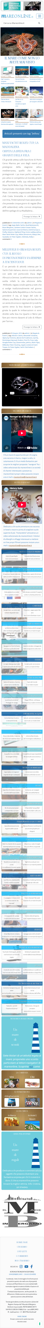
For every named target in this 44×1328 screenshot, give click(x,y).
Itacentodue (20, 342)
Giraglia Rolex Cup (9, 342)
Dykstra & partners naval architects (15, 230)
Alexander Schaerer (30, 335)
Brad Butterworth (32, 225)
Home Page (22, 1235)
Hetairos (11, 232)
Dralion (20, 340)
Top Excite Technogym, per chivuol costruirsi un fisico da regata (12, 954)
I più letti (22, 1244)
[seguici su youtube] (26, 1260)
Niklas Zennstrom (25, 234)
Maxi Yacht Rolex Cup (10, 234)
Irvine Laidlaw (31, 232)
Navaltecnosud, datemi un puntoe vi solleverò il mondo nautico (12, 864)
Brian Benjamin (7, 227)
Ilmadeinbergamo (16, 1267)
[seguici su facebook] (31, 1260)
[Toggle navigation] (39, 16)
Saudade (5, 237)
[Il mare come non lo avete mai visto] (22, 41)
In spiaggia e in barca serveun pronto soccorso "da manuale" (12, 900)
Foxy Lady (34, 340)
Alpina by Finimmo (9, 338)
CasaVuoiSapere (30, 1267)
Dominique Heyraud (9, 340)
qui (31, 1066)
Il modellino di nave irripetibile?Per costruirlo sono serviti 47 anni (32, 756)
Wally (31, 237)
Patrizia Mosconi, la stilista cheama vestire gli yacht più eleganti (32, 828)
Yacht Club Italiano (27, 347)
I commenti (22, 1249)
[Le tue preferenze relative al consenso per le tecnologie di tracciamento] (39, 1323)
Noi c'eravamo (22, 1254)
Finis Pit (26, 340)
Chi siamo (22, 1240)
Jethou (38, 232)
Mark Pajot (36, 342)
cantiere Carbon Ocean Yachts (25, 227)
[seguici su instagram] (21, 1260)
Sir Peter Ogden (15, 237)
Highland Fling (19, 232)
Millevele (5, 345)
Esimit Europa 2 (34, 230)
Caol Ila (35, 338)
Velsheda (25, 237)
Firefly (4, 232)
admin (29, 223)
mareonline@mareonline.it (25, 477)
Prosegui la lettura (31, 217)
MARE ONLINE (22, 1310)
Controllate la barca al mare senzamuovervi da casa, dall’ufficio (32, 990)
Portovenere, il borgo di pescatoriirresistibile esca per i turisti (32, 1008)
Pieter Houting (15, 345)
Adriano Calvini (17, 335)
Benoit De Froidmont (24, 338)
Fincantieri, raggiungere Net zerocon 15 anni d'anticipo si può (32, 612)
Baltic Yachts (20, 225)
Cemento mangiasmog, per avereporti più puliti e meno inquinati (11, 990)
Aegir (13, 225)
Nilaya (34, 234)
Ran (39, 234)
